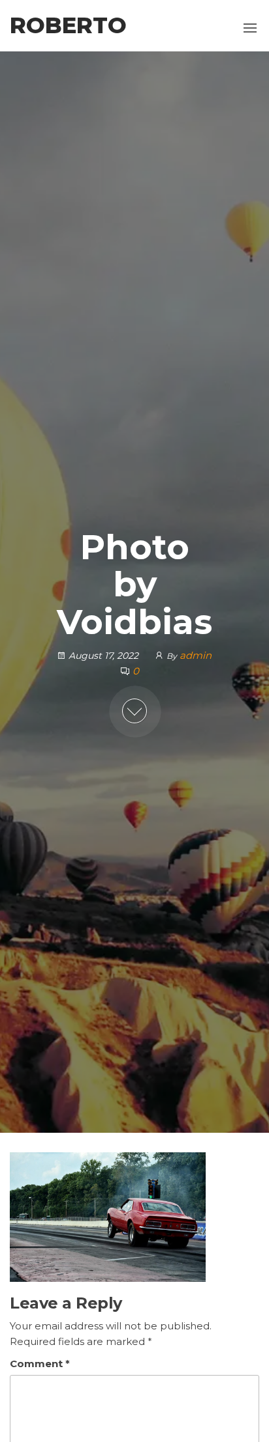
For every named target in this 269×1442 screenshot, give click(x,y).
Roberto (68, 25)
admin (196, 655)
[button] (250, 28)
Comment (40, 1363)
